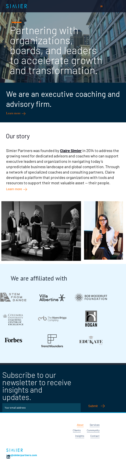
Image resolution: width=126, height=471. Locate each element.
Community (93, 430)
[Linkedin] (8, 457)
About (80, 424)
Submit (93, 406)
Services (95, 424)
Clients (77, 430)
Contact (95, 435)
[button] (101, 6)
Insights (79, 435)
